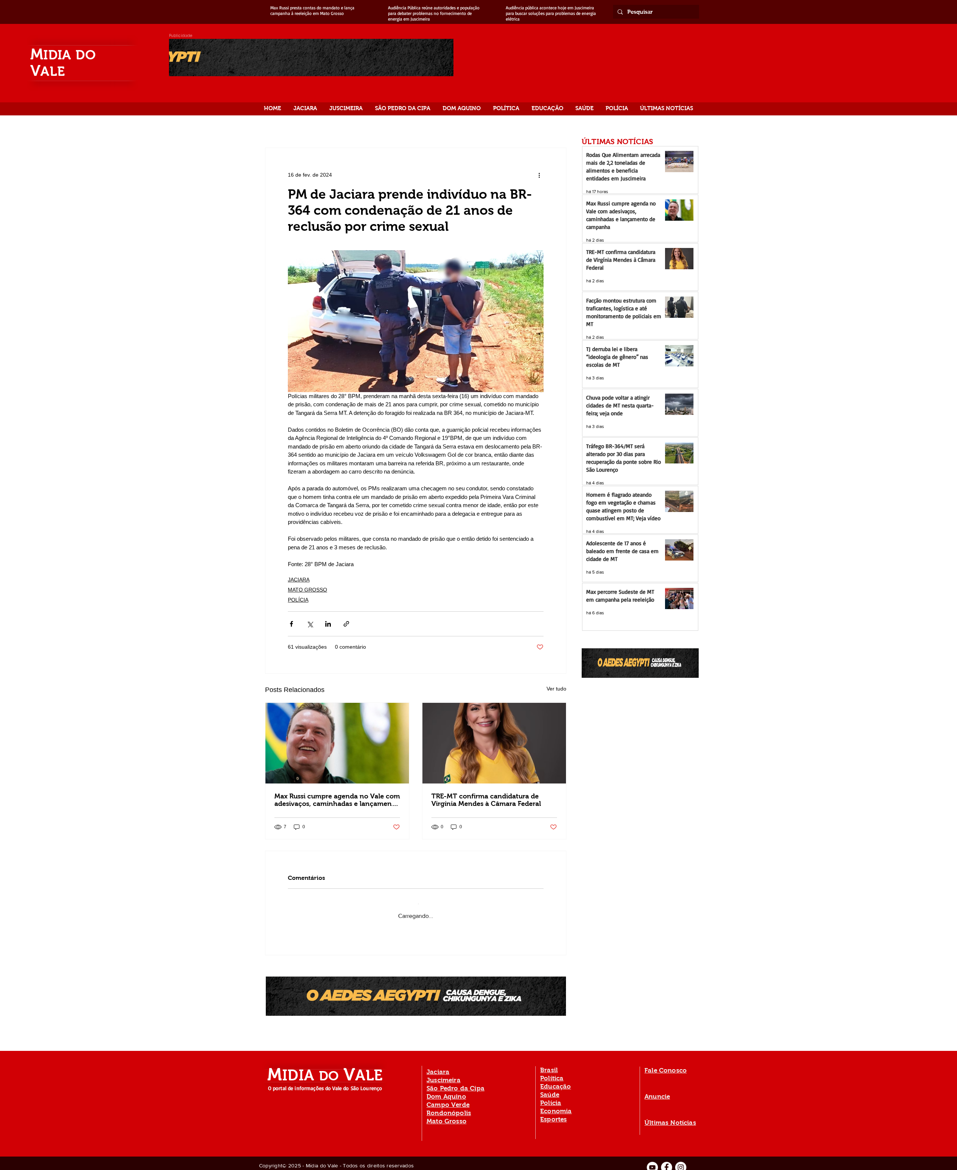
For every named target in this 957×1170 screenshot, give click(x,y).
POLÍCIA (298, 600)
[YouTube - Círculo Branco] (652, 1161)
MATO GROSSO (307, 590)
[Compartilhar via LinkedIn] (328, 623)
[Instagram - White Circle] (680, 1161)
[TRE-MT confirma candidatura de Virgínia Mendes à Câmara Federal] (494, 743)
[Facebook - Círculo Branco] (666, 1161)
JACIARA (299, 580)
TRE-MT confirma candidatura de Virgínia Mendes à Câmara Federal (486, 799)
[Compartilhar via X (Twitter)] (309, 623)
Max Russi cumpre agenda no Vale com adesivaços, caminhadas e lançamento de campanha (337, 799)
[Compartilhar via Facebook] (291, 623)
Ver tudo (556, 689)
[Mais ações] (539, 174)
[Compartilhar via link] (346, 623)
